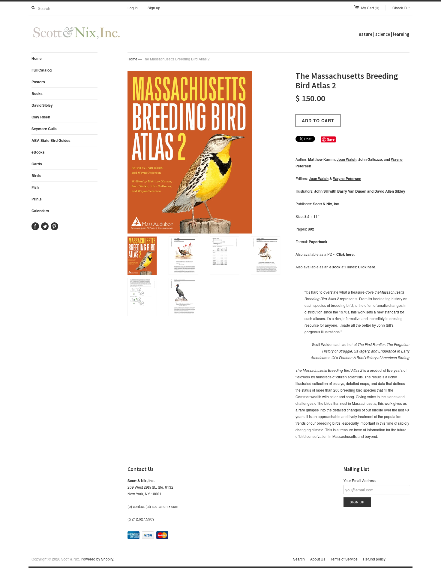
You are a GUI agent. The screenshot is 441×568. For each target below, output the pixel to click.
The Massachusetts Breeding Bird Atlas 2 (176, 58)
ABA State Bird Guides (51, 140)
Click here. (367, 267)
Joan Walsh (346, 159)
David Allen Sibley (389, 191)
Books (37, 93)
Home (37, 58)
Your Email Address (360, 480)
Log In (133, 7)
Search (299, 558)
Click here (345, 254)
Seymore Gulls (44, 128)
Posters (38, 81)
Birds (36, 175)
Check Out (401, 7)
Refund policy (374, 558)
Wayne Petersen (347, 178)
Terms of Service (344, 558)
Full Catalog (42, 70)
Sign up (154, 7)
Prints (37, 199)
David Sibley (42, 105)
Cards (37, 163)
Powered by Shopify (97, 558)
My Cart (370, 7)
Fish (35, 187)
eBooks (38, 152)
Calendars (40, 210)
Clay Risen (41, 117)
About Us (317, 558)
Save (330, 139)
